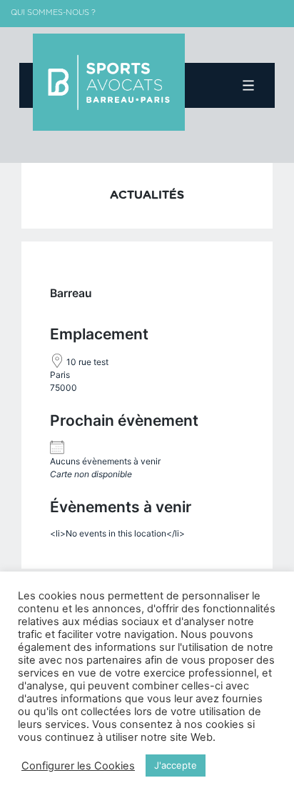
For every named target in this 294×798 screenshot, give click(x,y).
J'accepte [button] (175, 765)
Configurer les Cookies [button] (78, 765)
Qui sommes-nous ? (53, 12)
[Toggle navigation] (248, 85)
